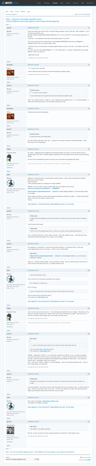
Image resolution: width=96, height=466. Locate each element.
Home (39, 3)
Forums (55, 3)
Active (80, 14)
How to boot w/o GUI (44, 204)
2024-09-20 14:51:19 (33, 211)
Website (10, 167)
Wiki (61, 3)
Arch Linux (10, 3)
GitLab (68, 3)
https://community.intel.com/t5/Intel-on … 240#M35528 (43, 188)
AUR (82, 3)
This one (72, 31)
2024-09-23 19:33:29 (33, 421)
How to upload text (33, 204)
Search (17, 11)
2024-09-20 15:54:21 (33, 397)
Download (90, 3)
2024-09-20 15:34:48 (33, 333)
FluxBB (88, 460)
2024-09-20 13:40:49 (33, 108)
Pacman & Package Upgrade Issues (27, 19)
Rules (11, 11)
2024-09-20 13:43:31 (33, 129)
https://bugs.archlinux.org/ (50, 401)
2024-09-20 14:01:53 (33, 149)
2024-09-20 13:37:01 (33, 85)
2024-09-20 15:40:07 (33, 374)
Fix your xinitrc (70, 204)
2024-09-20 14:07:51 (33, 174)
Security (75, 3)
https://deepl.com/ (43, 297)
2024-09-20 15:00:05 (33, 243)
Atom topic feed (86, 457)
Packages (47, 3)
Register (23, 11)
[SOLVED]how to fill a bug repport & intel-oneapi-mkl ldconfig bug (33, 21)
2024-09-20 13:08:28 (33, 65)
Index (6, 11)
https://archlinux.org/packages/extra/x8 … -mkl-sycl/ (43, 191)
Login (28, 11)
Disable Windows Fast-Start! (57, 204)
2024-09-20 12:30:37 (33, 28)
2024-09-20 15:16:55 (33, 308)
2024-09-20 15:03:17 (33, 270)
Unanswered (87, 14)
